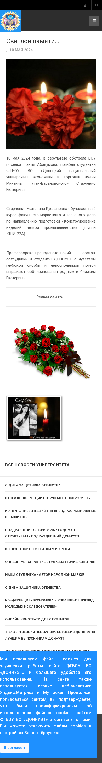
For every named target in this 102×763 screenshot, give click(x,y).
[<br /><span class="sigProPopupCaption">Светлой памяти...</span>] (34, 418)
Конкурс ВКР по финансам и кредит (38, 549)
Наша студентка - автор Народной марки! (44, 575)
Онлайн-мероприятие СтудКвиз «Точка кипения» (50, 562)
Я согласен (14, 747)
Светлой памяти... (32, 41)
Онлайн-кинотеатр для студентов (37, 619)
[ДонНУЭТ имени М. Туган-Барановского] (10, 21)
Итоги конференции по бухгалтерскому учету (47, 498)
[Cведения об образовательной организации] (85, 5)
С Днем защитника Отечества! (33, 485)
